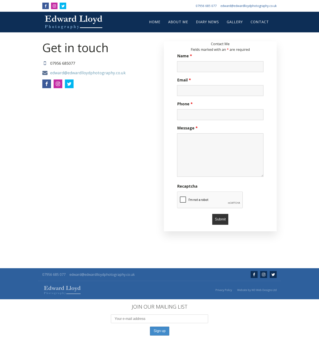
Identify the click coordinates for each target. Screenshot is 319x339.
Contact (260, 22)
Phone (185, 103)
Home (154, 22)
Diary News (207, 22)
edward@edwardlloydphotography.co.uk (248, 6)
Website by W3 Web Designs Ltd (257, 290)
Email (184, 80)
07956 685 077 (206, 6)
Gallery (235, 22)
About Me (178, 22)
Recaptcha (187, 186)
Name (184, 55)
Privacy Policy (223, 290)
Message (187, 128)
